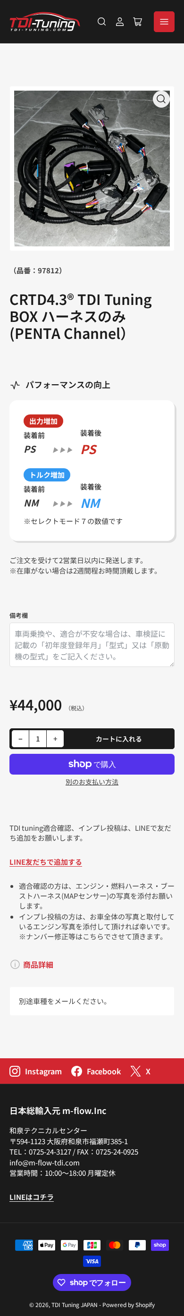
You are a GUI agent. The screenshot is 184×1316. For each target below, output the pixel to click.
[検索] (102, 21)
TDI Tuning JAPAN (74, 1304)
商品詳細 (38, 964)
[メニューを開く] (164, 21)
